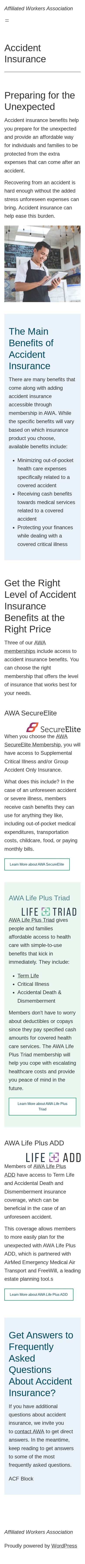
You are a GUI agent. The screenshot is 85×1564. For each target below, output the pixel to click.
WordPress (64, 1546)
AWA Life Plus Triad (31, 920)
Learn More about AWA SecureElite (37, 864)
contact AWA (29, 1431)
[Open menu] (7, 20)
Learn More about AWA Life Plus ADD (39, 1294)
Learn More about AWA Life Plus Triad (42, 1106)
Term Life (28, 976)
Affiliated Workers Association (38, 8)
